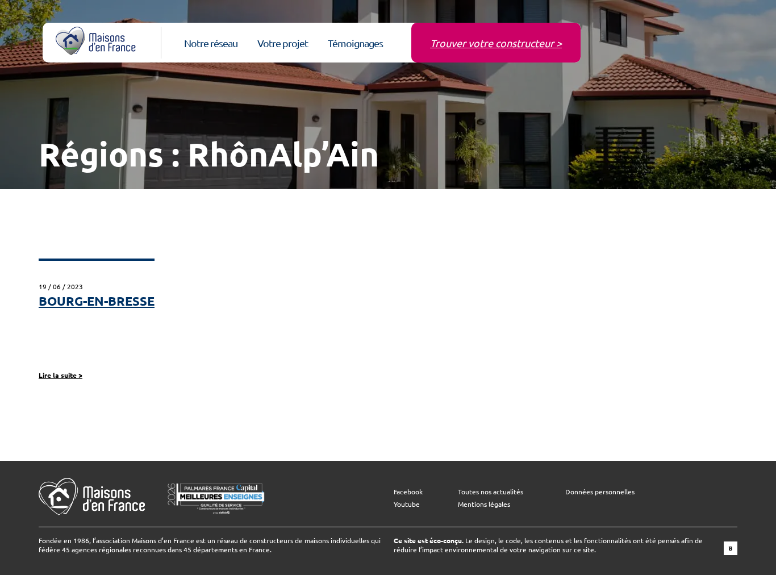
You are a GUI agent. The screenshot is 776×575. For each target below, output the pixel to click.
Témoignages (355, 43)
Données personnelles (600, 491)
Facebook (408, 491)
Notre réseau (210, 43)
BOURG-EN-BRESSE (97, 301)
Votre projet (282, 43)
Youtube (407, 504)
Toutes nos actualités (490, 491)
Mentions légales (484, 504)
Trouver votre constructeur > (496, 43)
